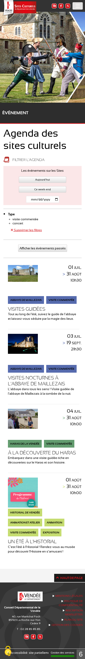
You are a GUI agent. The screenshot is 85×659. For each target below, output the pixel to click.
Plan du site (73, 619)
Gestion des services (62, 652)
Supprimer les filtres (27, 230)
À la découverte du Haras (42, 453)
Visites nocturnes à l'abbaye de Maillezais (36, 380)
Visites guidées (26, 309)
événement (15, 112)
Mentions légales (69, 595)
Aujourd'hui (42, 179)
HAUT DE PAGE (71, 578)
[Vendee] (19, 8)
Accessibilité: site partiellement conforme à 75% (42, 652)
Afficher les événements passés (42, 248)
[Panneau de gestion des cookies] (8, 651)
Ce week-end (42, 189)
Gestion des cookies (67, 625)
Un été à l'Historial (32, 541)
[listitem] (54, 5)
